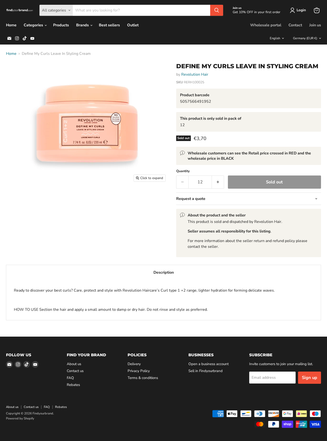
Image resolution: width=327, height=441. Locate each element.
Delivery (134, 364)
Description (163, 272)
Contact (295, 25)
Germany (305, 38)
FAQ (70, 377)
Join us (315, 25)
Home (11, 25)
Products (61, 25)
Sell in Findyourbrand (205, 370)
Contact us (75, 370)
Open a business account (208, 364)
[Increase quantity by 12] (218, 182)
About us (74, 364)
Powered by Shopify (20, 418)
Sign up (309, 377)
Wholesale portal (265, 25)
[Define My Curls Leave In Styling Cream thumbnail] (15, 72)
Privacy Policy (139, 370)
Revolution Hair (194, 74)
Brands (83, 25)
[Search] (216, 10)
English (275, 38)
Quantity (183, 171)
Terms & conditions (143, 377)
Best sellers (109, 25)
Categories (34, 25)
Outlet (133, 25)
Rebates (73, 384)
